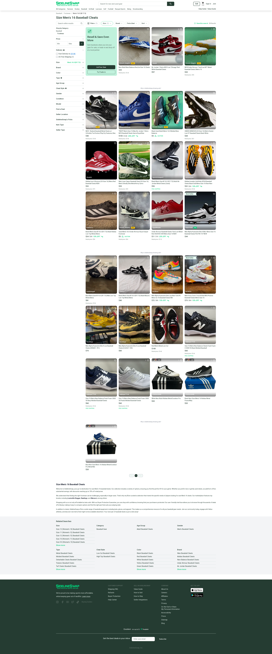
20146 (73, 54)
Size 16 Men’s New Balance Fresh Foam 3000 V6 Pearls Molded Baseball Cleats (134, 399)
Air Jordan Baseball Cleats (187, 566)
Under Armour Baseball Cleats (188, 563)
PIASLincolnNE (156, 394)
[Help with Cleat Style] (66, 88)
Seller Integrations (140, 600)
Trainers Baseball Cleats (65, 563)
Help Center (203, 9)
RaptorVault (189, 227)
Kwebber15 (89, 227)
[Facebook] (62, 602)
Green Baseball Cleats (145, 566)
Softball (91, 9)
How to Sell (138, 593)
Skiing (129, 9)
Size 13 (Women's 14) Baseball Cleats (70, 529)
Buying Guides (87, 602)
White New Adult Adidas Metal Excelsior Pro (166, 398)
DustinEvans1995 (157, 342)
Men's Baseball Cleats (185, 529)
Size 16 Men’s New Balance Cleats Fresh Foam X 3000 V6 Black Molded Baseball (200, 347)
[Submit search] (170, 4)
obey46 (154, 63)
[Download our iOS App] (199, 590)
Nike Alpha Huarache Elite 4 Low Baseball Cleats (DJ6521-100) (132, 347)
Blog (163, 623)
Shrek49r (188, 127)
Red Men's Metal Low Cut (160, 346)
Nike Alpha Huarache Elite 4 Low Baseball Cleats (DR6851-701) (99, 347)
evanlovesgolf (90, 291)
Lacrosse (99, 9)
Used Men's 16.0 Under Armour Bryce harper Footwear (133, 233)
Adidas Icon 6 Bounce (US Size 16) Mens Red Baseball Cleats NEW (101, 182)
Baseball (84, 9)
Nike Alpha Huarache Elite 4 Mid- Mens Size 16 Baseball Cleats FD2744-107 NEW (200, 233)
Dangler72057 (90, 127)
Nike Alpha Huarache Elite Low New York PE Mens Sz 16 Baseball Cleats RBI (166, 297)
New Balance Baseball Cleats (188, 560)
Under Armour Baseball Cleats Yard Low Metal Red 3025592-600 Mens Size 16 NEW (167, 233)
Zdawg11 (122, 291)
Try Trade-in (101, 72)
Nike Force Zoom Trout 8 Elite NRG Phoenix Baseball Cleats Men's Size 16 (199, 297)
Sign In (208, 4)
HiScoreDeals (190, 177)
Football (110, 9)
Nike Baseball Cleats (185, 553)
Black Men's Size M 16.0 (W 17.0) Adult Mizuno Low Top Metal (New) (134, 297)
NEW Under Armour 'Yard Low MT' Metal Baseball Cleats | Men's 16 (198, 68)
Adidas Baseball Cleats (186, 557)
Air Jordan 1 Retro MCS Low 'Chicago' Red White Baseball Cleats (166, 68)
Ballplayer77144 (190, 342)
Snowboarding (138, 9)
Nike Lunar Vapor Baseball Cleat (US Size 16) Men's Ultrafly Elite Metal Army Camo (134, 182)
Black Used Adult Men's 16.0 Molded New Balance (165, 132)
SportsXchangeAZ (158, 177)
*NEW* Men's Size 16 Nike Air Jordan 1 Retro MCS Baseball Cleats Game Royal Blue (133, 132)
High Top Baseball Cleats (105, 557)
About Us (164, 589)
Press (163, 616)
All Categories (60, 9)
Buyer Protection (114, 596)
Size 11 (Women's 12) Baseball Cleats (70, 532)
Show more (60, 545)
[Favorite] (148, 29)
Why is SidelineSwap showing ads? (151, 88)
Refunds (111, 593)
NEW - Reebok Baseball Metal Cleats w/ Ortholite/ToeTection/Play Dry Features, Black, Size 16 (101, 132)
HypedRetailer (156, 227)
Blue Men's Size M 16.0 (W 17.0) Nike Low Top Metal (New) (101, 297)
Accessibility (166, 613)
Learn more (86, 596)
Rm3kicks (155, 291)
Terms (163, 600)
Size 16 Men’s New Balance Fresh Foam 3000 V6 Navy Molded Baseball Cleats (101, 399)
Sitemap (164, 620)
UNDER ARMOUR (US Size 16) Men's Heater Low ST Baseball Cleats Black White (199, 132)
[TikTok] (77, 602)
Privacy (164, 603)
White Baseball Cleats (145, 560)
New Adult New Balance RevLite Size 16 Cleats (134, 67)
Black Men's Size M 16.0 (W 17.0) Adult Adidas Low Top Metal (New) (101, 233)
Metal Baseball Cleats (64, 553)
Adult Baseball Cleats (145, 529)
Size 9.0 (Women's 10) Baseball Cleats (70, 542)
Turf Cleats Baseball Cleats (66, 566)
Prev (131, 475)
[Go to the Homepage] (67, 4)
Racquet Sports (120, 9)
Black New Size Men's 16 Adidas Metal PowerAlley (197, 399)
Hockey (77, 9)
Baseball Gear (101, 529)
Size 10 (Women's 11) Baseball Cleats (70, 539)
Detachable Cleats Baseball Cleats (69, 560)
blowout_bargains (125, 63)
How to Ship (138, 596)
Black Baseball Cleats (145, 553)
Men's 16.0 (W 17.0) (79, 13)
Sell (196, 4)
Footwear (67, 13)
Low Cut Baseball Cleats (105, 553)
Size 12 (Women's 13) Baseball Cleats (70, 536)
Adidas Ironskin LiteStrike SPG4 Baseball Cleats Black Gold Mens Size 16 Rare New (198, 182)
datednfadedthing (125, 127)
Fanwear (70, 9)
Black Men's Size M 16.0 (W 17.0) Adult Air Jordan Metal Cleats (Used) (165, 182)
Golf (104, 9)
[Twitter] (72, 602)
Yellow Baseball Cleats (145, 563)
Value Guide (212, 9)
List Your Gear (101, 67)
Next (140, 475)
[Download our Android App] (203, 595)
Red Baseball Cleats (144, 557)
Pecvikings (89, 342)
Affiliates (164, 596)
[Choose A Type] (61, 78)
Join (214, 4)
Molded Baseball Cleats (65, 557)
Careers (164, 593)
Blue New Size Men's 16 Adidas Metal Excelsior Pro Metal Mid (101, 466)
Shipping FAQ (113, 589)
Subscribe (162, 639)
